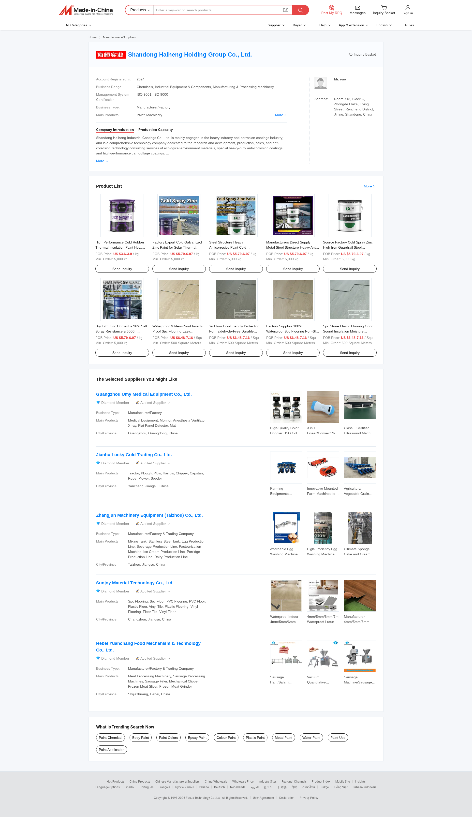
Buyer (297, 25)
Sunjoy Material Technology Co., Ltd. (135, 582)
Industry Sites (268, 781)
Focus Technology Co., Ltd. (204, 798)
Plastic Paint (255, 738)
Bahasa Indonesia (365, 787)
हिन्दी (294, 787)
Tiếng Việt (341, 787)
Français (164, 787)
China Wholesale (216, 781)
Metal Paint (283, 738)
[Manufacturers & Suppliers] (86, 10)
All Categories (76, 25)
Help (322, 25)
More (279, 115)
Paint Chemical (110, 738)
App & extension (351, 25)
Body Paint (140, 738)
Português (146, 787)
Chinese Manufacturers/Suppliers (177, 781)
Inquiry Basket (362, 54)
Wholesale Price (242, 781)
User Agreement (263, 798)
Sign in (407, 13)
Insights (360, 781)
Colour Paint (226, 738)
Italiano (204, 787)
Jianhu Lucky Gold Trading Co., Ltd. (134, 454)
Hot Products (115, 781)
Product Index (321, 781)
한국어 (268, 787)
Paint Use (337, 738)
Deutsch (219, 787)
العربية (255, 787)
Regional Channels (294, 781)
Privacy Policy (309, 798)
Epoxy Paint (197, 738)
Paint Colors (168, 738)
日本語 (282, 787)
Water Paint (311, 738)
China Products (140, 781)
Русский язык (184, 787)
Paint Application (111, 750)
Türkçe (324, 787)
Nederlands (237, 787)
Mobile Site (342, 781)
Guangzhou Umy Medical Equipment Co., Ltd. (144, 394)
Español (129, 787)
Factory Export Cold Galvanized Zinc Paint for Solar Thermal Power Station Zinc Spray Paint (177, 247)
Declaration (287, 798)
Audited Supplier (155, 403)
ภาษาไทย (308, 787)
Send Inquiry (122, 269)
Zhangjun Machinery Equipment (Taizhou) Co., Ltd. (149, 515)
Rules (409, 25)
